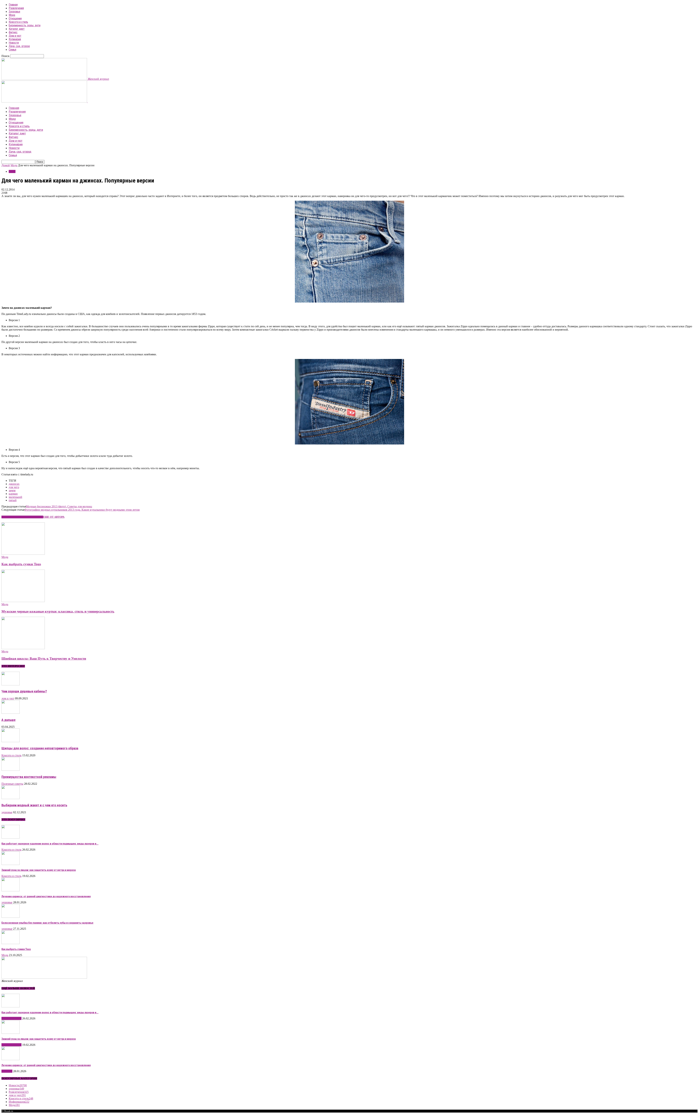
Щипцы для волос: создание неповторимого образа (39, 748)
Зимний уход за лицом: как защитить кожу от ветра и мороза (38, 870)
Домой (5, 165)
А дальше (8, 720)
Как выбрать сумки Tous (21, 564)
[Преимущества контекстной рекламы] (10, 769)
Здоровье (14, 11)
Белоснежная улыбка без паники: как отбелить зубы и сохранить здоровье (47, 922)
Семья (12, 49)
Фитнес (13, 32)
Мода (12, 15)
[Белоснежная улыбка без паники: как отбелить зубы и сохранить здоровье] (10, 916)
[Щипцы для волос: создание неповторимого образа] (10, 741)
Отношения (15, 18)
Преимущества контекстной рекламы (28, 777)
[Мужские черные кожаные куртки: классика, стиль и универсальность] (23, 601)
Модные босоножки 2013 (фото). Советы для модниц (59, 506)
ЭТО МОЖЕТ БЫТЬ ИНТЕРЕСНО (22, 517)
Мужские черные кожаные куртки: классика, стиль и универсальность (57, 611)
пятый (13, 500)
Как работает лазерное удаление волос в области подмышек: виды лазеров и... (49, 843)
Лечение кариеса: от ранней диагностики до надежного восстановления (46, 896)
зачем (12, 490)
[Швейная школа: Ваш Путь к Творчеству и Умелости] (23, 648)
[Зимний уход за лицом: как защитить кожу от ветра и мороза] (10, 863)
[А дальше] (10, 712)
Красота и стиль (18, 22)
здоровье (6, 812)
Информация (19, 1101)
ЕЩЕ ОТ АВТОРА (53, 517)
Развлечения (16, 8)
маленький (15, 497)
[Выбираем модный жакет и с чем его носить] (10, 798)
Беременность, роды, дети (24, 25)
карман (13, 493)
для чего (14, 487)
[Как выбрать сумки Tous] (23, 553)
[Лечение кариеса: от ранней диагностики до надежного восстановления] (10, 890)
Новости (14, 42)
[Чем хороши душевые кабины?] (10, 684)
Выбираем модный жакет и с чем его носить (34, 805)
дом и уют (7, 698)
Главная (13, 4)
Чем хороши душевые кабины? (24, 691)
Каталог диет (17, 29)
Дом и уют (15, 35)
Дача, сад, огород (19, 46)
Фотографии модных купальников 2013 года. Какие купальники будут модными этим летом (82, 509)
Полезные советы (12, 783)
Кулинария (15, 39)
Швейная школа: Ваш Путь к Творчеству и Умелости (43, 658)
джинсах (14, 483)
